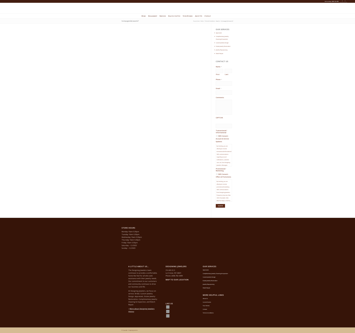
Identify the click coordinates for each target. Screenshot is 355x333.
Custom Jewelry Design (222, 43)
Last (226, 74)
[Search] (213, 16)
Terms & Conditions (208, 313)
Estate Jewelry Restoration (223, 46)
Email (218, 88)
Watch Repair (219, 53)
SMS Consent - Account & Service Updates (222, 138)
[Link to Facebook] (341, 1)
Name (219, 67)
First (218, 74)
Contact (205, 309)
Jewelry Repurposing (221, 50)
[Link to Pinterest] (346, 1)
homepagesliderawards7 (130, 21)
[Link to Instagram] (343, 1)
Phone (219, 79)
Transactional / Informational (221, 132)
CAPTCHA (219, 118)
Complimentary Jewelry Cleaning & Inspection (222, 38)
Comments (220, 98)
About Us (205, 298)
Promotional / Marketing (221, 170)
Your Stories (206, 305)
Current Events (207, 302)
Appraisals (219, 33)
